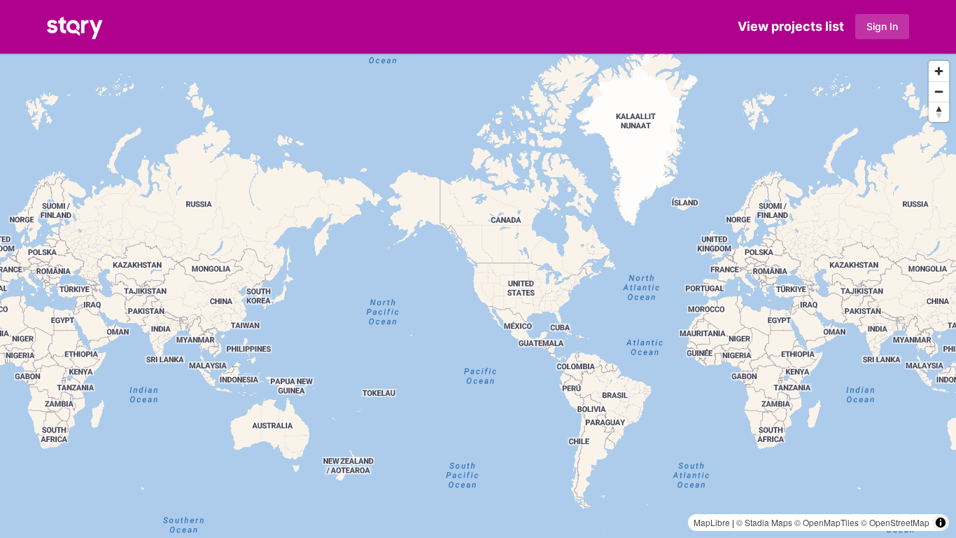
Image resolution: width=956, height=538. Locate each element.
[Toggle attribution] (940, 522)
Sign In (882, 26)
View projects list (791, 26)
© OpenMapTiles (826, 522)
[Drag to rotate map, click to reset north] (939, 112)
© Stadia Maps (764, 522)
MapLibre (712, 522)
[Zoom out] (939, 91)
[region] (478, 296)
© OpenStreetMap (895, 522)
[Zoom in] (939, 71)
